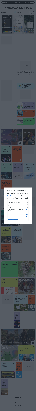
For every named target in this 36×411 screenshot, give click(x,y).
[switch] (27, 202)
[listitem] (18, 212)
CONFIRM (13, 219)
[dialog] (18, 206)
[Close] (30, 189)
